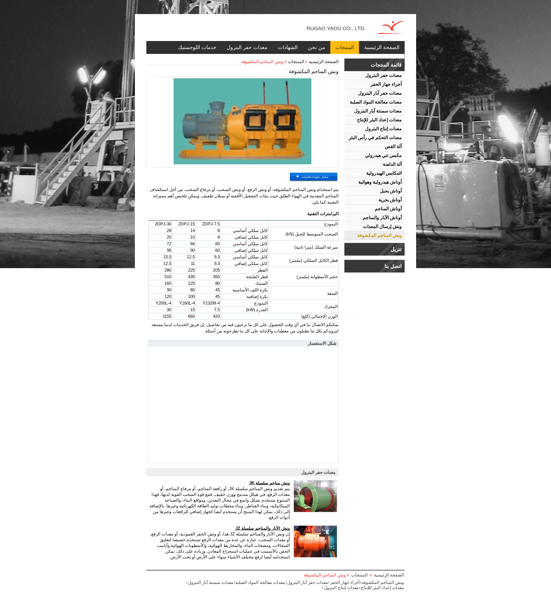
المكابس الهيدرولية (384, 173)
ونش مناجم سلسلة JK (269, 482)
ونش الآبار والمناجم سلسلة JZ (262, 528)
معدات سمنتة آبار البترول (378, 110)
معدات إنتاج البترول (383, 128)
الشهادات (288, 47)
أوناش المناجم (388, 208)
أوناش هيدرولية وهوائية (380, 182)
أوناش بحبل (391, 190)
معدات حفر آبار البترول (380, 93)
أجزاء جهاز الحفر (386, 84)
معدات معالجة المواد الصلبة (376, 102)
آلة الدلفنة (392, 164)
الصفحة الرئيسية (381, 47)
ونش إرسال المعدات (382, 226)
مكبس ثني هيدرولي (383, 155)
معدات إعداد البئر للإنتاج (379, 119)
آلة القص (393, 146)
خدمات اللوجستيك (197, 47)
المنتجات (344, 47)
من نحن (316, 47)
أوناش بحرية (390, 199)
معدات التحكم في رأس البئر (375, 137)
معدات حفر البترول (247, 47)
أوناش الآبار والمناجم (382, 217)
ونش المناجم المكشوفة (379, 235)
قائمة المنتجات (386, 65)
